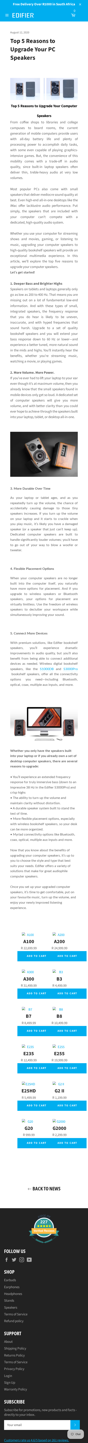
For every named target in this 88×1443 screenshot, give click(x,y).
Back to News (46, 1188)
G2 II (59, 1090)
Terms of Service (15, 1314)
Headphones (13, 1293)
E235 (28, 1053)
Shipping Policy (15, 1348)
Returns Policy (14, 1355)
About (8, 1341)
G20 (29, 1128)
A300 (28, 979)
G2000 (59, 1128)
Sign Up (9, 1382)
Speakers (10, 1307)
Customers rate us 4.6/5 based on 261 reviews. (36, 1440)
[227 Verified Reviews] (44, 1245)
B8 (59, 1016)
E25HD (28, 1090)
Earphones (11, 1287)
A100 (28, 941)
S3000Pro (70, 669)
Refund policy (14, 1321)
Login (8, 1375)
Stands (9, 1300)
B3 (59, 979)
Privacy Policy (14, 1369)
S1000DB (47, 669)
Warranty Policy (15, 1389)
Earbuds (10, 1280)
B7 (29, 1016)
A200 (59, 941)
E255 (59, 1053)
